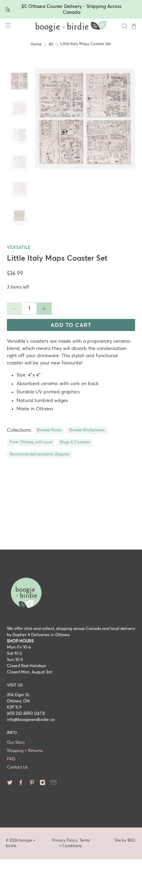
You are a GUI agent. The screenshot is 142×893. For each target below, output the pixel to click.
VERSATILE (19, 247)
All (51, 44)
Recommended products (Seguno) (40, 454)
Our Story (16, 743)
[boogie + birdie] (71, 26)
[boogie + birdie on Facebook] (21, 784)
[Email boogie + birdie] (54, 784)
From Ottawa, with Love (31, 442)
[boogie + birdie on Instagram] (42, 784)
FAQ (11, 759)
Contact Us (17, 767)
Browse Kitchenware (87, 430)
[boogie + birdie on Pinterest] (32, 784)
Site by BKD (124, 840)
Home (36, 44)
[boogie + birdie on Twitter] (10, 784)
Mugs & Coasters (75, 442)
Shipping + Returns (24, 751)
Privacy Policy (65, 840)
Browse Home (49, 430)
